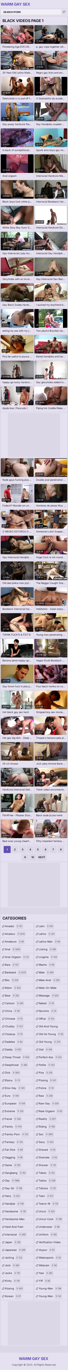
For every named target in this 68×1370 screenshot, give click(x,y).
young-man (50, 1288)
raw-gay (49, 1103)
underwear (49, 1226)
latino (47, 934)
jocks (12, 1273)
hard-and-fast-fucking (14, 1227)
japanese (15, 1250)
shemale (48, 1157)
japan (12, 1242)
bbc (11, 980)
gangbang (15, 1172)
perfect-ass (50, 1057)
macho (46, 964)
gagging (13, 1157)
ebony (12, 1080)
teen (46, 1196)
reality (47, 1119)
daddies (13, 1041)
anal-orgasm (17, 957)
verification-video (50, 1243)
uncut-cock (50, 1219)
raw (45, 1095)
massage (49, 995)
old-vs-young (51, 1034)
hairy (12, 1196)
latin (46, 926)
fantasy (14, 1142)
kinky (12, 1280)
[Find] (63, 11)
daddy (13, 1049)
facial (13, 1119)
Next (41, 857)
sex (46, 1134)
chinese (13, 1018)
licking (47, 949)
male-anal (49, 980)
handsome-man (15, 1220)
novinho (47, 1011)
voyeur (47, 1250)
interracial (15, 1234)
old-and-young (48, 1027)
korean (13, 1296)
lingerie (48, 957)
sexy (46, 1142)
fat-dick (14, 1149)
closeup (13, 1034)
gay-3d (13, 1188)
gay (12, 1180)
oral (45, 1049)
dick (12, 1072)
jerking (13, 1257)
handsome (15, 1211)
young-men (50, 1296)
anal (12, 949)
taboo (47, 1172)
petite (46, 1065)
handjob (14, 1203)
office (46, 1018)
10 (32, 857)
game (12, 1165)
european (15, 1103)
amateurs (14, 941)
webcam (48, 1265)
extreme (14, 1111)
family (13, 1126)
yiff (44, 1280)
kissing (14, 1288)
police (46, 1088)
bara (12, 964)
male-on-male (47, 988)
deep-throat (17, 1057)
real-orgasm (50, 1111)
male (46, 972)
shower (47, 1165)
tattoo (47, 1180)
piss (45, 1072)
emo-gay (15, 1088)
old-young (49, 1041)
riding (47, 1126)
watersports (50, 1257)
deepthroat (16, 1065)
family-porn (16, 1134)
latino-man (49, 941)
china (12, 1011)
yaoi (45, 1273)
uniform (48, 1234)
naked (46, 1003)
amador (13, 926)
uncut (47, 1211)
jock (12, 1265)
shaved (47, 1149)
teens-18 (48, 1203)
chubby (14, 1026)
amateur (15, 934)
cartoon (14, 1003)
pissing (47, 1080)
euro (12, 1095)
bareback (15, 972)
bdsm (13, 987)
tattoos (47, 1188)
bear (12, 995)
